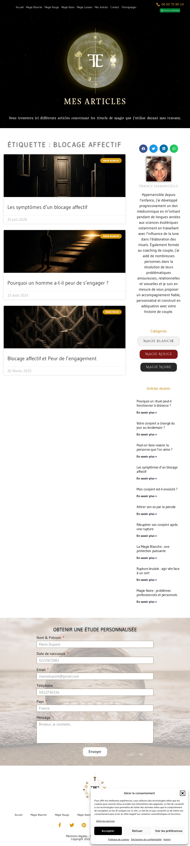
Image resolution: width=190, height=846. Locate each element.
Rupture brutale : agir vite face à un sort (158, 570)
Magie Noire (67, 7)
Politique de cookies (118, 839)
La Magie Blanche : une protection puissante (153, 548)
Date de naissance (51, 654)
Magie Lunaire (84, 7)
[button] (182, 793)
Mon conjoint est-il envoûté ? (157, 489)
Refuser (137, 831)
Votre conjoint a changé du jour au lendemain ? (156, 425)
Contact (114, 7)
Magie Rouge (52, 7)
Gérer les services (105, 821)
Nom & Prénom (49, 638)
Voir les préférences (168, 831)
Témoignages (129, 7)
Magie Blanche (34, 7)
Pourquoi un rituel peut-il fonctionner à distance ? (154, 403)
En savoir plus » (147, 412)
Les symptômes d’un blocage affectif (47, 207)
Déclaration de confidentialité (146, 839)
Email (41, 670)
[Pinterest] (84, 825)
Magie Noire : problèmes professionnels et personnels (157, 592)
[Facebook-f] (59, 825)
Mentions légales (76, 836)
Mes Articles (101, 7)
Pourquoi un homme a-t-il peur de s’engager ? (58, 283)
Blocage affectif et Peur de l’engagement (52, 358)
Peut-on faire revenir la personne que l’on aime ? (154, 447)
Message (44, 718)
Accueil (20, 7)
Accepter (108, 831)
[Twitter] (71, 825)
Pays (41, 702)
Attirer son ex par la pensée (156, 507)
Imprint (167, 839)
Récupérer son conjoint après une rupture (157, 526)
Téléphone (45, 686)
